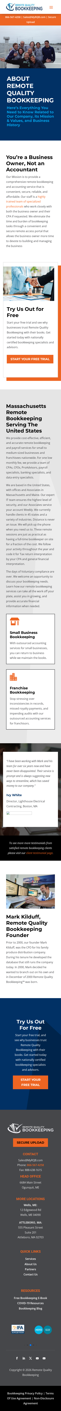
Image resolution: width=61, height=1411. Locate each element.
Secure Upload (30, 1142)
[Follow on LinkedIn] (23, 1358)
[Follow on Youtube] (37, 1358)
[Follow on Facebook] (17, 1358)
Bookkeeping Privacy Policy (25, 1393)
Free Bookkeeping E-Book (30, 1298)
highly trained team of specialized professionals (25, 201)
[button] (27, 1345)
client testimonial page (39, 853)
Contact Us (31, 1274)
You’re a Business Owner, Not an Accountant (29, 163)
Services (30, 1259)
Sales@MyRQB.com (34, 17)
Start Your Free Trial (30, 359)
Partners (30, 1269)
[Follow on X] (30, 1358)
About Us (31, 1264)
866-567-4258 (13, 17)
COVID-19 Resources (30, 1303)
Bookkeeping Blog (30, 1308)
